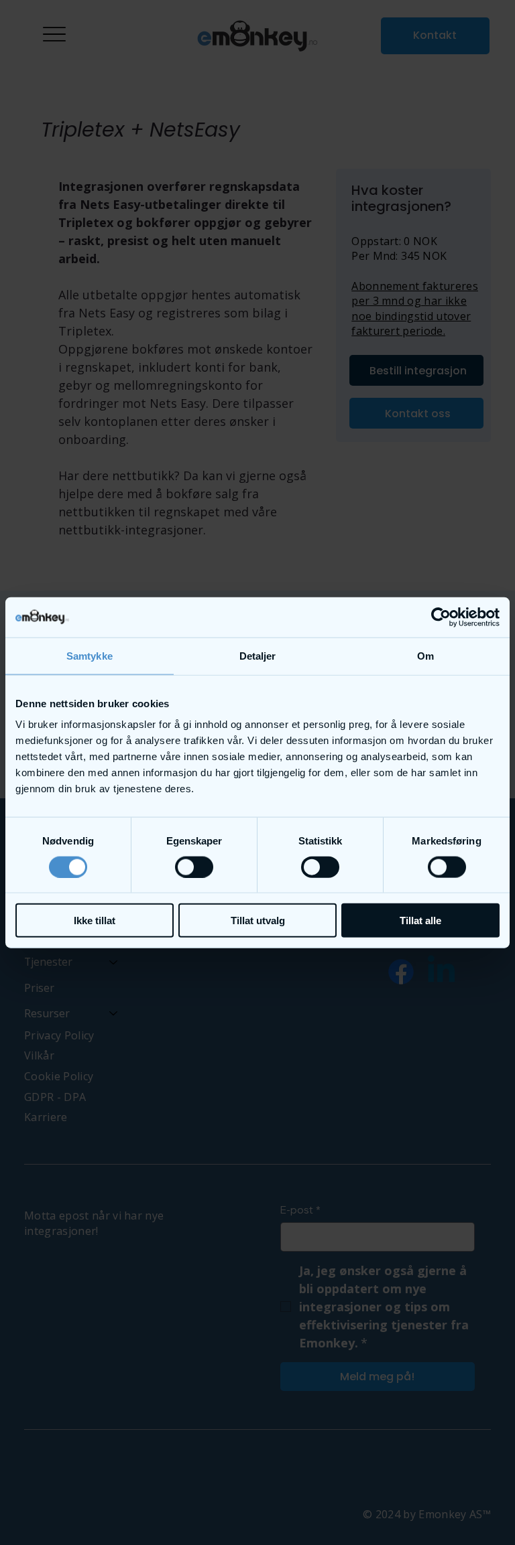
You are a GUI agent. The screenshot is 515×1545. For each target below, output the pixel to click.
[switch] (194, 866)
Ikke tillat (94, 920)
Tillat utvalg (258, 920)
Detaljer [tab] (257, 655)
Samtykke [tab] (89, 655)
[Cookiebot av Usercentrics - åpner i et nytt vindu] (441, 617)
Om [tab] (425, 655)
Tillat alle (420, 920)
